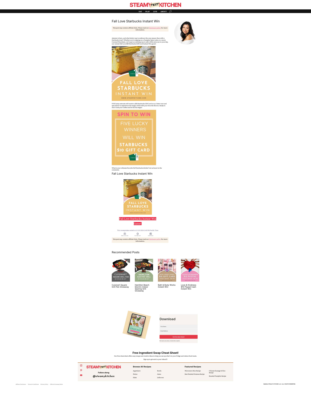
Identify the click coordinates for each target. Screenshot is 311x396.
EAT (140, 12)
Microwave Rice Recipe (193, 371)
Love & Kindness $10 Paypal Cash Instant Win (188, 287)
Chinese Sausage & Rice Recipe (217, 372)
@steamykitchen (103, 376)
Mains (135, 374)
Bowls (159, 371)
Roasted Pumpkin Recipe (217, 376)
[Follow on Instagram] (81, 365)
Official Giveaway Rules (56, 384)
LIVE (155, 12)
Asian (159, 374)
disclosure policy (155, 28)
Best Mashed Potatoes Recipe (194, 374)
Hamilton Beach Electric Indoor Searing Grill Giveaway (142, 288)
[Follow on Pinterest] (81, 370)
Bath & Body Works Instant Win (167, 286)
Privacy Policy (44, 384)
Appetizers (136, 371)
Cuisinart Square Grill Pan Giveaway (120, 286)
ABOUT (164, 12)
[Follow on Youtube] (81, 375)
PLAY (147, 12)
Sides (135, 377)
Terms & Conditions (33, 384)
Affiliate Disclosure (21, 384)
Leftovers (160, 377)
